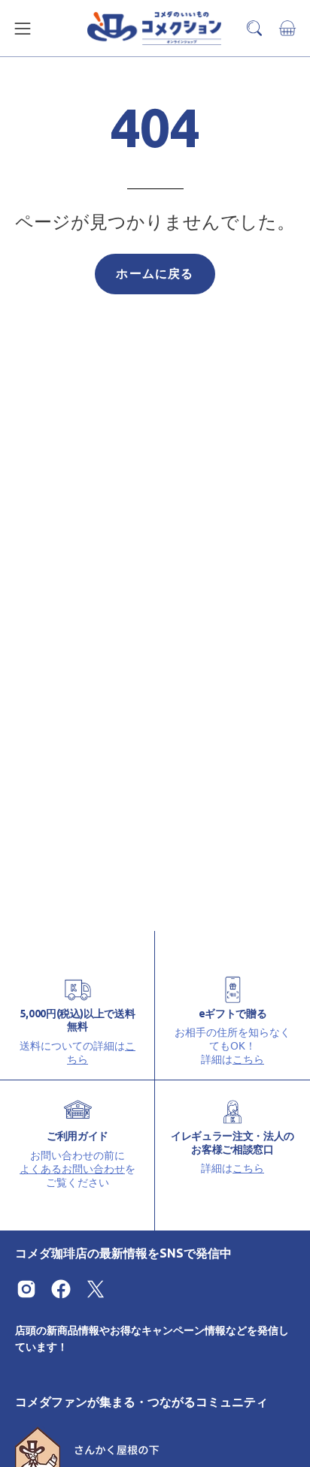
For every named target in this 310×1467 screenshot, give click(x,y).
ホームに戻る (154, 274)
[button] (254, 28)
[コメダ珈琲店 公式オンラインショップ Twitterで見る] (95, 1289)
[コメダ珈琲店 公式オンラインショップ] (155, 28)
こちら (248, 1058)
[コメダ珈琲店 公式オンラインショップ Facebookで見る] (61, 1289)
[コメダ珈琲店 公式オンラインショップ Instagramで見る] (26, 1289)
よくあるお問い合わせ (72, 1168)
